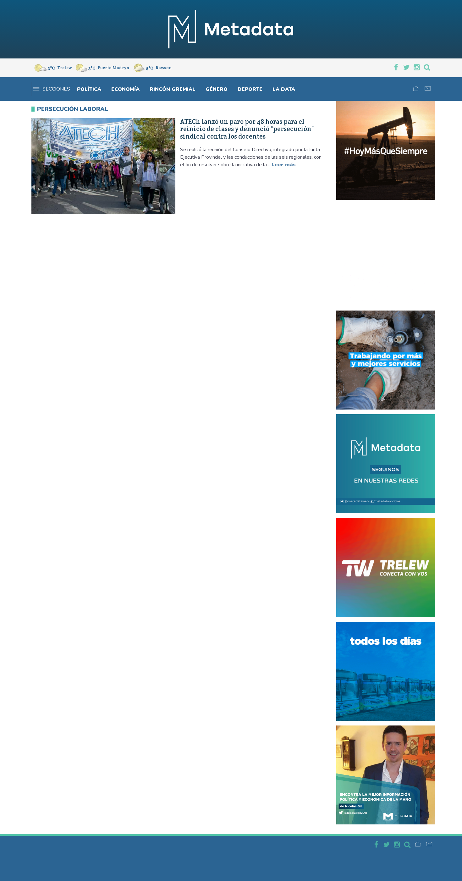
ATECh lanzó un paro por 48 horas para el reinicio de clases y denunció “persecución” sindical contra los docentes (247, 129)
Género (217, 89)
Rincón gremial (172, 89)
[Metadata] (231, 29)
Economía (125, 89)
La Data (283, 89)
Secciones (56, 88)
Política (89, 89)
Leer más (284, 164)
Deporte (250, 89)
